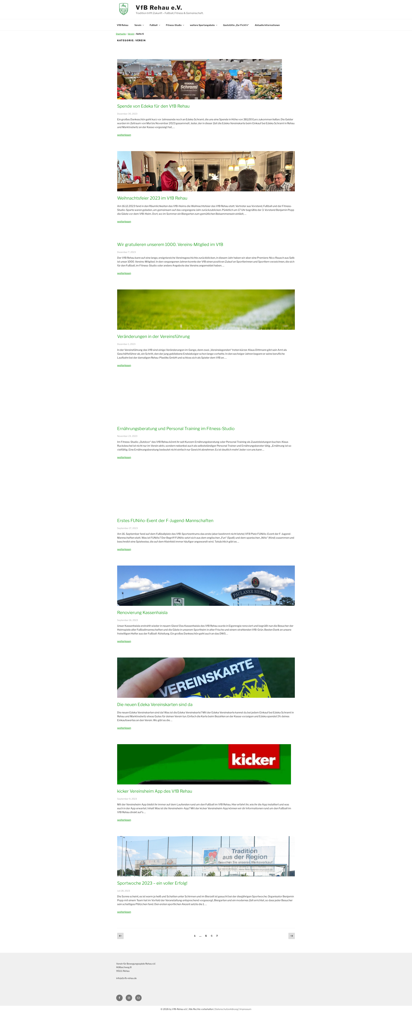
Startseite (121, 34)
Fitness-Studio (174, 25)
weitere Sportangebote (202, 25)
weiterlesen (124, 134)
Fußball (154, 25)
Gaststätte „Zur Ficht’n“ (236, 25)
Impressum (245, 1009)
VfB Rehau (122, 25)
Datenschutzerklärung (226, 1009)
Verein (137, 25)
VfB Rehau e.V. (159, 7)
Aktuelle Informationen (267, 25)
